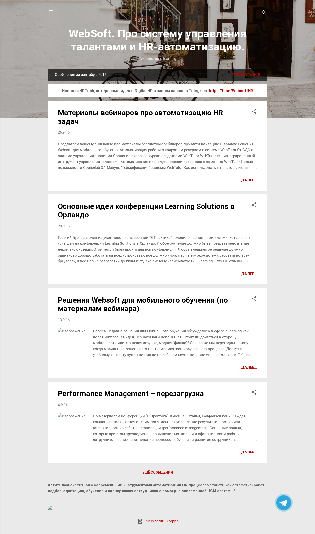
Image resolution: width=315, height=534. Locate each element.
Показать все (246, 74)
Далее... (249, 180)
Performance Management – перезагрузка (131, 393)
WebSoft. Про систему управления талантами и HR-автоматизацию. (157, 40)
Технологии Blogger (160, 521)
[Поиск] (264, 13)
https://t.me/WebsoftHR (231, 90)
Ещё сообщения (157, 472)
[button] (254, 112)
